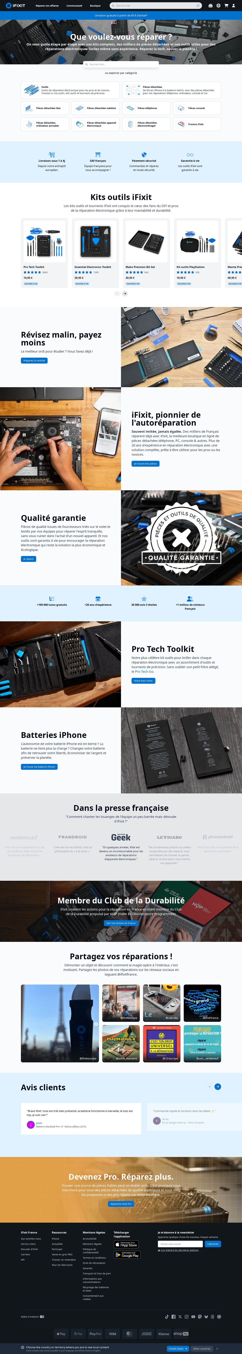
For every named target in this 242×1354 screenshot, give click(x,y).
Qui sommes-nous (31, 1238)
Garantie (87, 1268)
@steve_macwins (126, 1058)
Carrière (25, 1254)
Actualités (57, 1243)
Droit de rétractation (94, 1263)
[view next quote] (218, 1086)
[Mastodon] (200, 1317)
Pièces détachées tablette (101, 108)
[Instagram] (187, 1317)
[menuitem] (47, 5)
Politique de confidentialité (91, 1251)
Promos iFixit (195, 124)
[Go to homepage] (17, 6)
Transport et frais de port (97, 1273)
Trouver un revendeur (64, 1259)
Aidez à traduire (30, 1316)
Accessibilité (89, 1238)
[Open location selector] (218, 5)
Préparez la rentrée (34, 360)
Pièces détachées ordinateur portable (47, 124)
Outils (44, 87)
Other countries (202, 1348)
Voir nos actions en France (121, 923)
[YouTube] (193, 1317)
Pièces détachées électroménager (147, 124)
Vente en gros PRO (62, 1254)
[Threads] (213, 1317)
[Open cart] (226, 5)
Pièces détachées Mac (48, 108)
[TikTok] (167, 1317)
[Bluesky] (206, 1317)
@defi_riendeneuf (207, 1058)
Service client (28, 1243)
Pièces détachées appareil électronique (101, 124)
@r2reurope (170, 1058)
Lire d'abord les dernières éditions (180, 1250)
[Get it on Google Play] (127, 1255)
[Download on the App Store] (126, 1244)
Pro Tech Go (144, 671)
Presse (55, 1238)
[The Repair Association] (219, 1317)
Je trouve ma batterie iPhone (39, 766)
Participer (57, 1249)
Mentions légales (92, 1243)
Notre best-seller (143, 680)
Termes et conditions (94, 1257)
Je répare (29, 558)
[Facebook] (173, 1317)
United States (176, 1348)
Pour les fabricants (62, 1264)
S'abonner (212, 1243)
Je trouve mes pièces (145, 463)
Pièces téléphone (147, 108)
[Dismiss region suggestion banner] (217, 1348)
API (23, 1259)
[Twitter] (180, 1317)
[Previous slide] (117, 294)
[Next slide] (125, 294)
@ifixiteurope (88, 1058)
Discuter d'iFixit (29, 1249)
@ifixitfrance (210, 1018)
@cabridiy (172, 1018)
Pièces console (196, 108)
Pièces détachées (152, 87)
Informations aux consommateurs (92, 1280)
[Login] (233, 5)
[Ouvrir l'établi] (210, 5)
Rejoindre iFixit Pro (121, 1203)
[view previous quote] (210, 1086)
